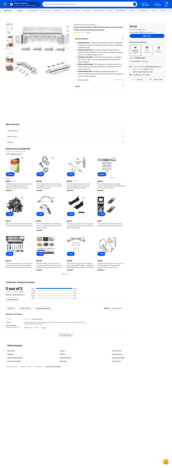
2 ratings (88, 32)
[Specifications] (123, 136)
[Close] (37, 11)
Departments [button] (8, 10)
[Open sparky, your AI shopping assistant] (166, 462)
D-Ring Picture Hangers (14, 361)
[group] (82, 32)
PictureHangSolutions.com (153, 66)
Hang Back (10, 354)
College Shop (58, 10)
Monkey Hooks (116, 361)
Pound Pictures (116, 350)
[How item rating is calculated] (25, 295)
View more (64, 274)
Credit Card (154, 10)
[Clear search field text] (130, 4)
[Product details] (123, 130)
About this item (13, 124)
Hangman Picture (117, 354)
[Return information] (153, 32)
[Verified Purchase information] (42, 319)
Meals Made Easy (121, 10)
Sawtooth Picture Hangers (15, 357)
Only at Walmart (143, 10)
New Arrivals (86, 10)
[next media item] (68, 48)
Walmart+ (164, 10)
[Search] (134, 4)
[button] (145, 4)
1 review (21, 291)
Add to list (140, 79)
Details (148, 74)
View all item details (83, 80)
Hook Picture (11, 350)
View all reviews (12, 299)
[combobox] (89, 4)
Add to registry (158, 79)
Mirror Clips (63, 361)
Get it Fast (68, 10)
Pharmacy (77, 10)
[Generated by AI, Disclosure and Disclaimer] (123, 79)
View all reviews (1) (65, 335)
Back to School (46, 10)
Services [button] (20, 10)
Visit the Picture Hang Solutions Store (85, 24)
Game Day (110, 10)
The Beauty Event (99, 10)
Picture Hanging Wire (118, 357)
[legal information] (146, 30)
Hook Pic (62, 350)
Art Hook (62, 354)
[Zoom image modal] (67, 35)
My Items (132, 10)
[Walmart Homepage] (5, 4)
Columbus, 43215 (140, 58)
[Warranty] (123, 142)
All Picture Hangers (65, 357)
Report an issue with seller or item (142, 71)
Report (44, 327)
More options (144, 61)
